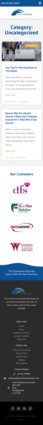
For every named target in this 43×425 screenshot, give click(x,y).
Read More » (11, 95)
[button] (31, 3)
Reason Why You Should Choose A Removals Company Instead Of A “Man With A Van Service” (21, 118)
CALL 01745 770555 (10, 3)
